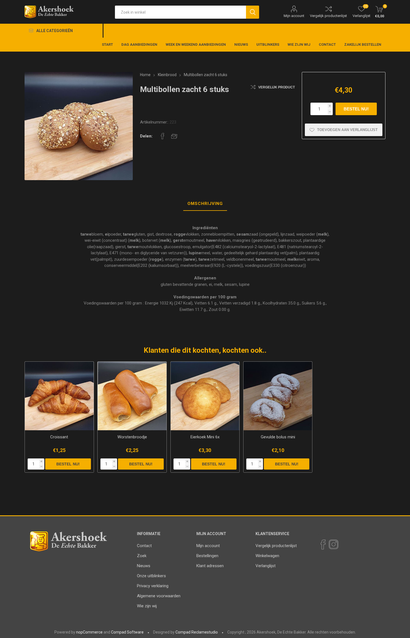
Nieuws (143, 565)
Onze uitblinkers (151, 575)
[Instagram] (333, 544)
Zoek (141, 555)
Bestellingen (207, 555)
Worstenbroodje (132, 436)
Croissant (59, 436)
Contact (144, 545)
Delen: (146, 136)
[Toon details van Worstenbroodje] (132, 396)
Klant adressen (210, 565)
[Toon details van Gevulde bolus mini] (277, 396)
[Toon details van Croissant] (59, 396)
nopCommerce (89, 632)
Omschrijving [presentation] (205, 203)
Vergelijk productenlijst (328, 16)
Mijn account (294, 16)
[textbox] (180, 12)
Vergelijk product (276, 87)
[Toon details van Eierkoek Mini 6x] (205, 396)
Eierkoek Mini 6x (205, 436)
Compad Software (127, 632)
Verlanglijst (265, 565)
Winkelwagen (267, 555)
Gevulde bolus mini (278, 436)
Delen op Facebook (163, 136)
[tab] (205, 204)
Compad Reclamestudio (196, 632)
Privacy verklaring (152, 585)
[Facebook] (322, 544)
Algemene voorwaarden (158, 595)
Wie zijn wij (147, 605)
